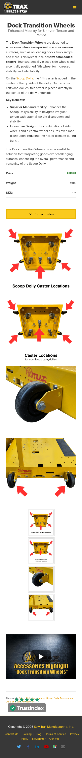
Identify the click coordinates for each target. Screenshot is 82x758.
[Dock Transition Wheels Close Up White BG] (41, 402)
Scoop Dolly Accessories (59, 698)
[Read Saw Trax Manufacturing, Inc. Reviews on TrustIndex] (27, 709)
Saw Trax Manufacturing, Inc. (54, 726)
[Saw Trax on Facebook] (29, 747)
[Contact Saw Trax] (63, 747)
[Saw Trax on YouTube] (47, 747)
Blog (38, 734)
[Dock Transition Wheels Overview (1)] (41, 330)
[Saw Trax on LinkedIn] (38, 747)
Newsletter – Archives (46, 738)
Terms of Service (56, 734)
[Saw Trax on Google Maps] (55, 747)
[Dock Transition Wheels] (41, 259)
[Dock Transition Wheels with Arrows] (41, 473)
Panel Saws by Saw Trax (15, 5)
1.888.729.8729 (15, 11)
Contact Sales (43, 214)
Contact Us (11, 734)
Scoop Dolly (24, 78)
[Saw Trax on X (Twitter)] (19, 747)
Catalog (27, 734)
